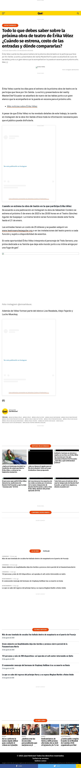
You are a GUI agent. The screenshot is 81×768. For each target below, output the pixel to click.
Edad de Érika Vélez (15, 417)
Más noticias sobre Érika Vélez (22, 106)
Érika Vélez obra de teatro (34, 419)
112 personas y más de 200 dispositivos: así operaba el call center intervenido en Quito (37, 655)
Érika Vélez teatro (31, 421)
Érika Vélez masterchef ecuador (13, 419)
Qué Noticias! (13, 411)
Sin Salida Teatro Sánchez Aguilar (34, 422)
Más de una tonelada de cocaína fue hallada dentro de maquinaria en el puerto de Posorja (39, 634)
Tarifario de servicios (40, 758)
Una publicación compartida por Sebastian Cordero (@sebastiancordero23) (31, 198)
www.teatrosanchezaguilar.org (17, 230)
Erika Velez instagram (53, 417)
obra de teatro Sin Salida (47, 421)
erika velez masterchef (69, 417)
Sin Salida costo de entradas (12, 422)
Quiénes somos (40, 761)
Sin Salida (60, 421)
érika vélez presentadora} (53, 419)
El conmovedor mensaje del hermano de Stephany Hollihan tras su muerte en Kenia (36, 665)
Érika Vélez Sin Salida (70, 419)
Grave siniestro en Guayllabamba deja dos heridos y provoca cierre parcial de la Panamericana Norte (34, 645)
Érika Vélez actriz (38, 417)
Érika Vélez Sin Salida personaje (13, 421)
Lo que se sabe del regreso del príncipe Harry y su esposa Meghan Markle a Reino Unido (38, 674)
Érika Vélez (27, 417)
